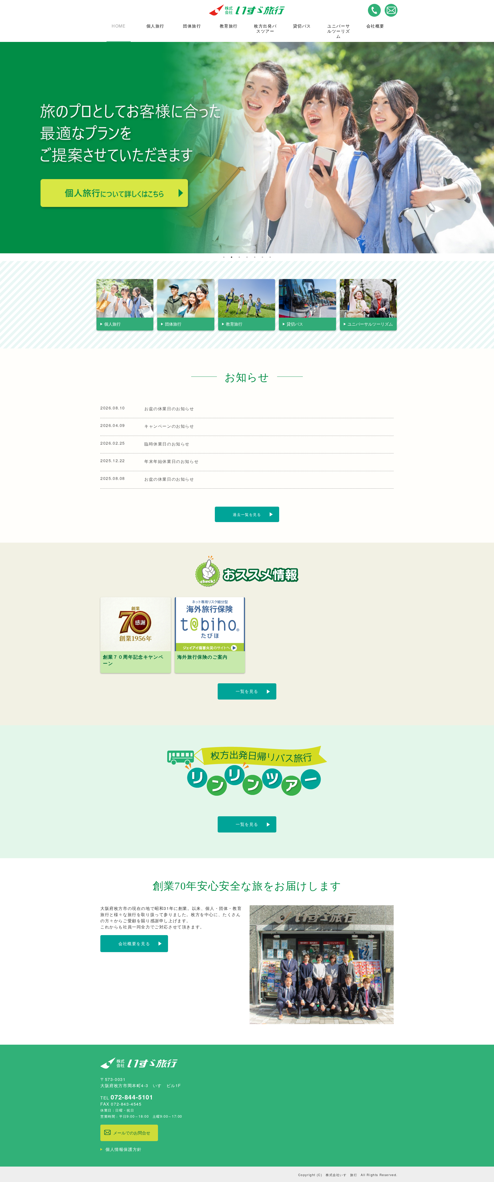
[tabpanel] (247, 148)
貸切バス (302, 26)
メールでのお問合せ (131, 1133)
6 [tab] (262, 257)
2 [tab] (231, 257)
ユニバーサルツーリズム (338, 31)
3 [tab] (239, 257)
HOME (119, 26)
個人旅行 (155, 26)
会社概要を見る (134, 943)
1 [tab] (223, 257)
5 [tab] (254, 257)
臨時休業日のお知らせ (167, 444)
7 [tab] (270, 257)
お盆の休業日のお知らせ (169, 408)
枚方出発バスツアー (265, 28)
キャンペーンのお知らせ (169, 426)
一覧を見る (247, 691)
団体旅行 (192, 26)
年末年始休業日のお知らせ (171, 461)
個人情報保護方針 (123, 1149)
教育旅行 (229, 26)
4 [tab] (247, 257)
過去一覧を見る (247, 514)
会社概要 (375, 26)
